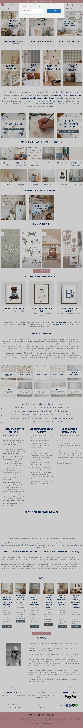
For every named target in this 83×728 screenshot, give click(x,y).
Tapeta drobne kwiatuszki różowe (21, 185)
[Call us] (13, 4)
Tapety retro (7, 719)
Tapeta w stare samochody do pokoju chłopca (34, 164)
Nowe (10, 9)
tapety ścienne (32, 341)
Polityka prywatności (13, 707)
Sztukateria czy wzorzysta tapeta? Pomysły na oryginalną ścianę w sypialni (21, 599)
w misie (77, 95)
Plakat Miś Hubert (62, 184)
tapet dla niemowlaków (49, 351)
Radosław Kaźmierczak (62, 538)
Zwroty (41, 704)
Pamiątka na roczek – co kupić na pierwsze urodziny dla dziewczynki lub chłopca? (34, 601)
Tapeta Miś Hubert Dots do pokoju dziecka (7, 164)
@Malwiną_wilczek (44, 538)
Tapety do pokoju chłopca (63, 95)
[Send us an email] (10, 4)
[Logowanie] (72, 5)
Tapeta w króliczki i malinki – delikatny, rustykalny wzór (20, 164)
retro (51, 101)
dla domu (19, 353)
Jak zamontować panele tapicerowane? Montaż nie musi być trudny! (73, 248)
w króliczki (51, 98)
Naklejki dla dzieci (50, 718)
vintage (59, 101)
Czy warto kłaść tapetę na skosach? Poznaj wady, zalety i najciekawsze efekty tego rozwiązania (51, 249)
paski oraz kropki (66, 351)
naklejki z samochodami (28, 324)
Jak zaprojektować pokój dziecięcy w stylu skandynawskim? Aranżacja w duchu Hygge (7, 601)
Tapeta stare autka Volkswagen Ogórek (62, 163)
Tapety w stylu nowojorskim (71, 719)
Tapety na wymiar (75, 718)
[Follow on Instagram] (8, 4)
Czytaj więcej (6, 626)
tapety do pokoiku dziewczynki (34, 98)
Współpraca (70, 9)
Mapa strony (41, 707)
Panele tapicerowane (28, 721)
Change (54, 10)
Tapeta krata (48, 162)
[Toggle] (1, 405)
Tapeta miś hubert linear (48, 185)
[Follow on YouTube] (15, 4)
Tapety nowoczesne (54, 719)
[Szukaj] (2, 4)
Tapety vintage (29, 719)
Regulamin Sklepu (13, 704)
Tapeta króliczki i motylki (7, 185)
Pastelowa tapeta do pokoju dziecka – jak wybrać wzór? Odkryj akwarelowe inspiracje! (62, 601)
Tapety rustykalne (18, 719)
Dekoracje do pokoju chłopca (33, 718)
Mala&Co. (34, 538)
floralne (75, 351)
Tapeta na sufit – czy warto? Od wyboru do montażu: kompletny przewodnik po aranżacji (10, 249)
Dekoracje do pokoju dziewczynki (12, 718)
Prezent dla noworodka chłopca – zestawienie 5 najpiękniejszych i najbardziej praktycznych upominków (76, 601)
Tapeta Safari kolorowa (34, 185)
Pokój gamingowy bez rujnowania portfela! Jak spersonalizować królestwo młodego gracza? (31, 251)
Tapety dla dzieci (63, 718)
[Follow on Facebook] (6, 4)
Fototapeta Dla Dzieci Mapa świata (69, 23)
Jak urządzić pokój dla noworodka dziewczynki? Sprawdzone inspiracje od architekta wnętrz (48, 601)
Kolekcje (17, 9)
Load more (41, 271)
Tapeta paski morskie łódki (76, 185)
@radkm (72, 538)
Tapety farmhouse (41, 719)
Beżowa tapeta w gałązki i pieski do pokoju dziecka (76, 164)
